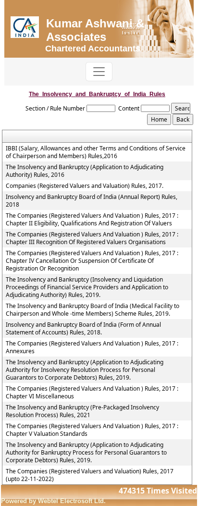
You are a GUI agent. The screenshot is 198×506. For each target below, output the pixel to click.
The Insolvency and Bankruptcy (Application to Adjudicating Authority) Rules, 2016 (84, 171)
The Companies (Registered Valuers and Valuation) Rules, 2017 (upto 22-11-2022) (89, 475)
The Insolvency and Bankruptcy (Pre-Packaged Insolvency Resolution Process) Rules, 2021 (82, 411)
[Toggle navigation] (99, 71)
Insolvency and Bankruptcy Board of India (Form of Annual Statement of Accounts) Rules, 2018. (83, 328)
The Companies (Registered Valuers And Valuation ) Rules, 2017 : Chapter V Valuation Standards (92, 430)
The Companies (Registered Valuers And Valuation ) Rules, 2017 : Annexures (92, 347)
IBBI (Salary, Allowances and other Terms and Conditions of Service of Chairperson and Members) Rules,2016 (96, 152)
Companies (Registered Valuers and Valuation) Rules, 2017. (84, 186)
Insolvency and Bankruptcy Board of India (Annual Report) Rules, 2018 (91, 201)
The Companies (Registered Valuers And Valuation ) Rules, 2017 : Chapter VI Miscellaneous (92, 392)
